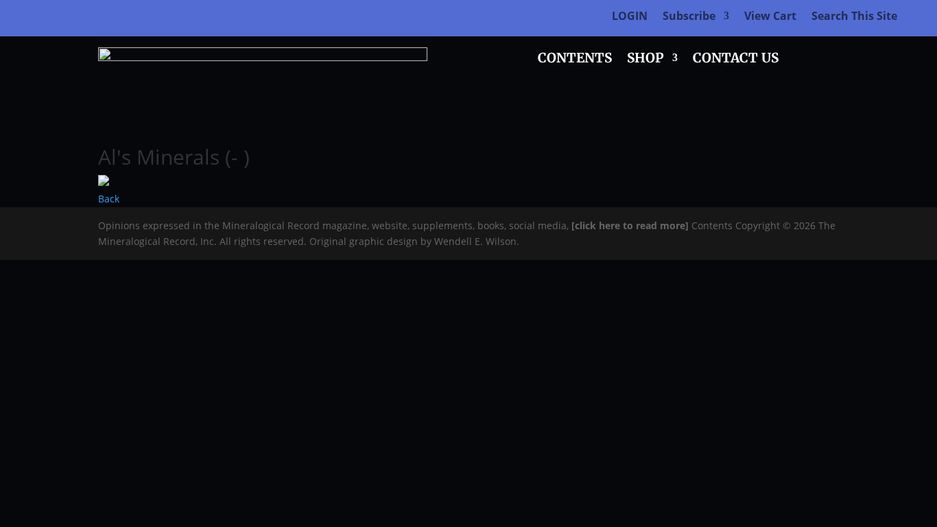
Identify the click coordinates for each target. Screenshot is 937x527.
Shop (645, 59)
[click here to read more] (631, 225)
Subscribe (689, 17)
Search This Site (854, 17)
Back (108, 198)
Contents (575, 59)
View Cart (770, 17)
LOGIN (630, 17)
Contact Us (736, 59)
